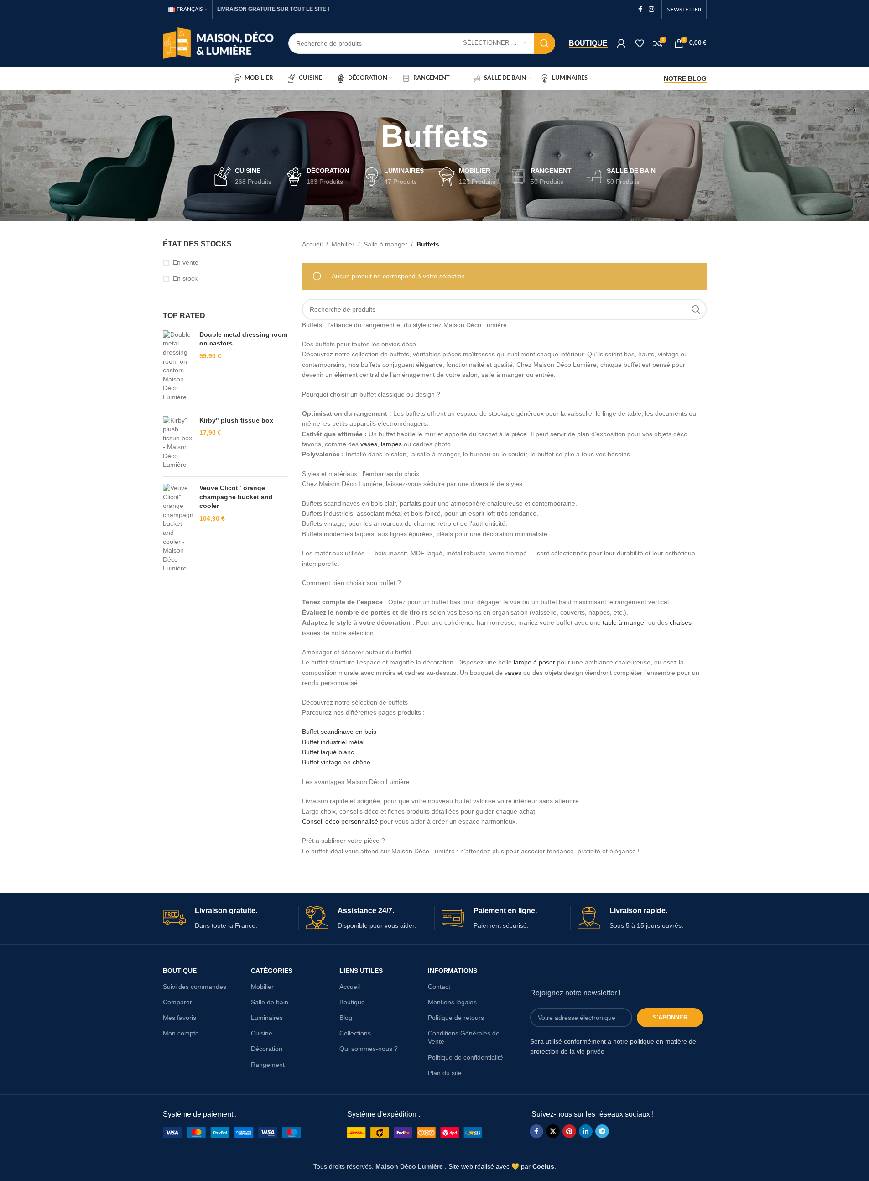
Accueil (312, 244)
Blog (345, 1017)
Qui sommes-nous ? (368, 1048)
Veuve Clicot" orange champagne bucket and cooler (236, 496)
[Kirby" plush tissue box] (178, 443)
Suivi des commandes (194, 986)
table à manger (624, 622)
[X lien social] (553, 1131)
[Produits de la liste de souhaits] (639, 43)
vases (368, 444)
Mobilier (343, 244)
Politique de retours (456, 1017)
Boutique (588, 43)
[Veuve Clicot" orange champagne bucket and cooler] (178, 528)
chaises (681, 622)
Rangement (268, 1064)
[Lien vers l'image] (232, 1131)
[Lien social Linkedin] (586, 1131)
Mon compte (181, 1033)
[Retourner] (369, 136)
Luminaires (267, 1017)
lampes (391, 444)
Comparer (177, 1002)
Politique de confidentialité (465, 1057)
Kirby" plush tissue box (236, 420)
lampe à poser (534, 662)
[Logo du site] (219, 42)
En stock (185, 278)
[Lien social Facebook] (640, 9)
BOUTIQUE (180, 970)
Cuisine (261, 1033)
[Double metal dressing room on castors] (178, 366)
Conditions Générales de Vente (464, 1037)
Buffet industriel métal (333, 742)
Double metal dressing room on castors (243, 339)
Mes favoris (179, 1017)
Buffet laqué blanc (328, 752)
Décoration (266, 1048)
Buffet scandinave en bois (339, 731)
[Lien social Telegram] (602, 1131)
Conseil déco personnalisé (340, 821)
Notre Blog (685, 78)
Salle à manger (385, 244)
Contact (439, 986)
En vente (185, 262)
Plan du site (445, 1072)
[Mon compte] (621, 43)
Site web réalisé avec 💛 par (501, 1166)
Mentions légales (452, 1002)
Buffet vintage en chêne (336, 762)
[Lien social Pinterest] (569, 1131)
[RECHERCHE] (544, 43)
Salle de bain (269, 1002)
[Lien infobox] (227, 918)
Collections (355, 1033)
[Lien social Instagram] (651, 9)
